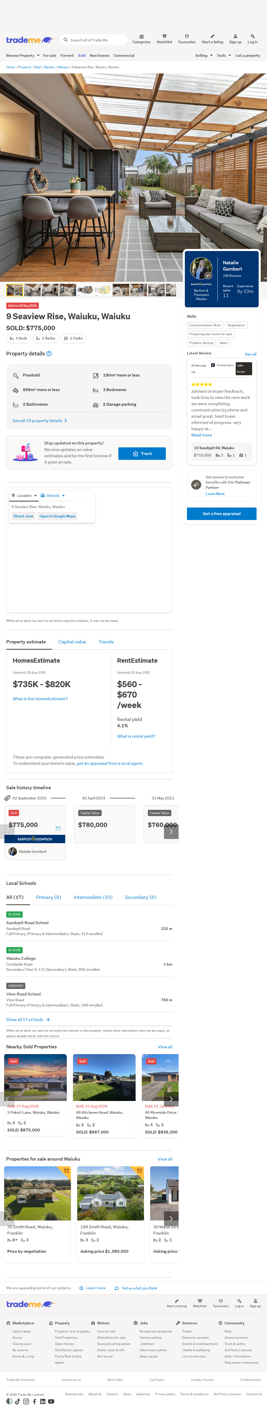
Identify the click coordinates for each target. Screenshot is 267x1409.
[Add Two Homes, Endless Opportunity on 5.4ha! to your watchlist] (63, 1173)
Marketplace (23, 1322)
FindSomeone (251, 1379)
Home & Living (23, 1356)
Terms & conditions (194, 1394)
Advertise (143, 1394)
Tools (222, 55)
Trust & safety (234, 1344)
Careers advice (151, 1337)
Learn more (96, 1288)
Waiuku (50, 67)
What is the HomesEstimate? (40, 698)
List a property (247, 55)
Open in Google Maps (57, 515)
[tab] (24, 496)
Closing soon (22, 1344)
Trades (187, 1331)
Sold (82, 55)
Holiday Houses (202, 1379)
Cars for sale (106, 1331)
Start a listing (177, 1306)
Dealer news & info (111, 1350)
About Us (95, 1394)
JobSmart (147, 1344)
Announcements (236, 1337)
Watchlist (200, 1306)
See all (251, 354)
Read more (201, 434)
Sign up (235, 42)
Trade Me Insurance (20, 1379)
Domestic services (195, 1337)
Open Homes (64, 1344)
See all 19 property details (37, 420)
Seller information (237, 1356)
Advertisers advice (153, 1350)
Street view (23, 515)
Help (227, 1331)
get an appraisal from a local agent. (110, 763)
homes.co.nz (71, 1379)
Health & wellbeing (196, 1350)
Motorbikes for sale (111, 1337)
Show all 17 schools (25, 1019)
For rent (67, 55)
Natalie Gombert (32, 851)
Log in (253, 42)
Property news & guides (72, 1331)
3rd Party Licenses (238, 1350)
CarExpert (157, 1379)
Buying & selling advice (114, 1344)
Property (25, 67)
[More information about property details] (49, 353)
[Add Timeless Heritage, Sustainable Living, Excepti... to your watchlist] (136, 1173)
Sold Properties (66, 1337)
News (127, 1394)
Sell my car (105, 1356)
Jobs (144, 1322)
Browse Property (20, 55)
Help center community (241, 1362)
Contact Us (254, 1394)
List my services (194, 1356)
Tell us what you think (139, 1288)
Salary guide (149, 1356)
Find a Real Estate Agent (68, 1359)
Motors (103, 1322)
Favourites (221, 1306)
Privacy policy (165, 1394)
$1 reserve (20, 1350)
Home (11, 67)
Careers (112, 1394)
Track (146, 453)
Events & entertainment (200, 1344)
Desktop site (74, 1394)
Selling (202, 55)
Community (234, 1322)
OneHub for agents (69, 1350)
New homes (100, 55)
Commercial (124, 55)
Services (189, 1322)
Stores (17, 1337)
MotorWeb (115, 1379)
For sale (49, 55)
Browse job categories (156, 1331)
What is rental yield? (136, 736)
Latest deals (22, 1331)
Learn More (215, 493)
